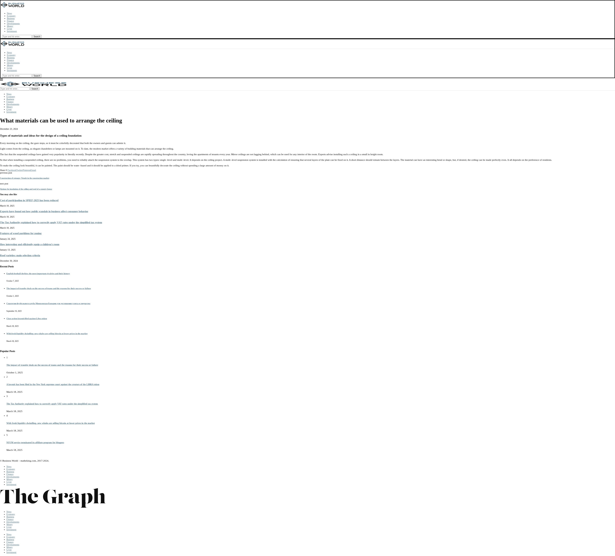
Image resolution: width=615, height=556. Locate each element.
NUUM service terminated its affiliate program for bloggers (35, 442)
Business (11, 18)
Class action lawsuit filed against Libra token (26, 318)
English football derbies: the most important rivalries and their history (38, 273)
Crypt (9, 29)
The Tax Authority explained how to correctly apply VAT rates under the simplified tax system (51, 222)
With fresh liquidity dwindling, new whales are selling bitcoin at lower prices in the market (46, 333)
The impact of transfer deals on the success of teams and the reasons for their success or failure (48, 288)
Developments (13, 23)
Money (10, 26)
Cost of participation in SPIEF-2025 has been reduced (29, 200)
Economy (11, 16)
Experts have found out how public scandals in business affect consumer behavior (44, 211)
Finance (10, 21)
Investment (12, 31)
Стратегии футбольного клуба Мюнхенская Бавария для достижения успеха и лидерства (48, 303)
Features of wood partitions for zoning (20, 233)
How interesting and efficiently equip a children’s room (29, 244)
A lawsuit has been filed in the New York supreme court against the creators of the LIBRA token (52, 384)
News (9, 13)
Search (37, 36)
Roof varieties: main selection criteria (20, 255)
